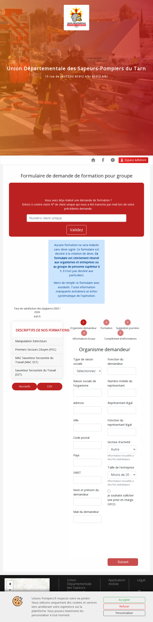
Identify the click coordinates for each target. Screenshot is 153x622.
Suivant (123, 562)
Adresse (78, 403)
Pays (76, 455)
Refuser (124, 606)
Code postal (81, 438)
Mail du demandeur (86, 512)
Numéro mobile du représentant (120, 383)
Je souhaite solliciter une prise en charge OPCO (121, 499)
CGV (49, 386)
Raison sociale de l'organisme (84, 383)
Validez (76, 229)
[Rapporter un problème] (112, 160)
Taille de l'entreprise (121, 467)
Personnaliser (124, 613)
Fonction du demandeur (115, 361)
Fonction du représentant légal (120, 422)
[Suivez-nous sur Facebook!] (103, 160)
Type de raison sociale (83, 361)
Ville (75, 420)
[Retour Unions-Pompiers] (93, 160)
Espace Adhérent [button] (135, 160)
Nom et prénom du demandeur (86, 492)
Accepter (124, 600)
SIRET (77, 472)
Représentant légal (120, 403)
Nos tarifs (24, 386)
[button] (10, 584)
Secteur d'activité (119, 442)
